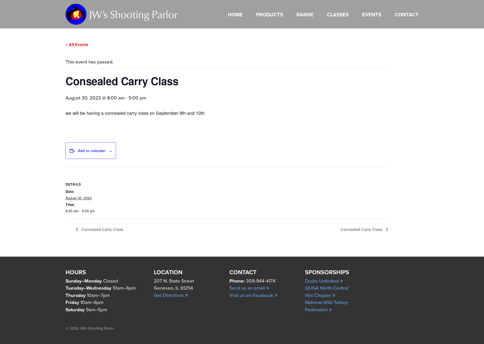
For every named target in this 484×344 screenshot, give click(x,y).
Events (371, 15)
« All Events (77, 44)
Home (235, 15)
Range (305, 15)
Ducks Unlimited (324, 281)
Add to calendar (91, 150)
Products (269, 15)
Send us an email (249, 288)
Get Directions (171, 295)
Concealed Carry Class (101, 229)
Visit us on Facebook (253, 295)
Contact (406, 15)
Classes (338, 15)
